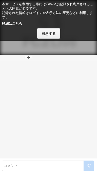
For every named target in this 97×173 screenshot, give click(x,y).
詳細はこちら (12, 23)
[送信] (89, 166)
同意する (48, 33)
